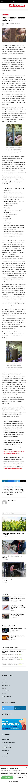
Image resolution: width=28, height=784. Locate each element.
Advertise (4, 680)
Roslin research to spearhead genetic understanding (19, 491)
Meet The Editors (6, 685)
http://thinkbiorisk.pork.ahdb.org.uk (13, 468)
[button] (14, 781)
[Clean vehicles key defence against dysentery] (14, 569)
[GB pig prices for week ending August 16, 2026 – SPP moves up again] (5, 607)
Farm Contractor (6, 745)
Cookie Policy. (22, 775)
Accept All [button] (7, 777)
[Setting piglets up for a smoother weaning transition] (5, 630)
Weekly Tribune (5, 755)
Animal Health (5, 14)
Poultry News (5, 753)
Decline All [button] (20, 777)
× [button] (26, 767)
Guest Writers (10, 23)
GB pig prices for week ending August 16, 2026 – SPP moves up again (18, 607)
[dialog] (14, 775)
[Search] (26, 1)
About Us (4, 688)
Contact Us (4, 682)
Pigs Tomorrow (5, 750)
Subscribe (4, 693)
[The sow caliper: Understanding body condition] (14, 547)
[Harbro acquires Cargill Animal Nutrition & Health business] (5, 616)
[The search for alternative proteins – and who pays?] (14, 524)
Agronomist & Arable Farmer (8, 742)
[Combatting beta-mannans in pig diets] (5, 637)
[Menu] (2, 1)
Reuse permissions (6, 696)
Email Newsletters (6, 691)
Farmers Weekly (5, 739)
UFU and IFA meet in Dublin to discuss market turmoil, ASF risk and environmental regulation (18, 598)
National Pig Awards (6, 747)
